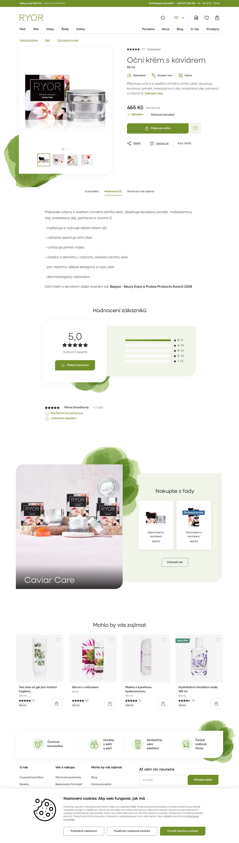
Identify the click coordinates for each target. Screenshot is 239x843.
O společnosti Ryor (32, 777)
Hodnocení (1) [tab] (113, 191)
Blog (94, 777)
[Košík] (217, 18)
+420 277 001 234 (185, 3)
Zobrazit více (154, 93)
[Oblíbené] (206, 18)
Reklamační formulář (68, 784)
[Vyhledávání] (163, 18)
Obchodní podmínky (68, 777)
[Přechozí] (24, 101)
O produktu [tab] (92, 191)
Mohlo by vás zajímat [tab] (140, 191)
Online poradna (101, 784)
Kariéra (24, 784)
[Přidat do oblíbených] (195, 128)
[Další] (106, 101)
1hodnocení (154, 49)
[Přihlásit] (196, 18)
